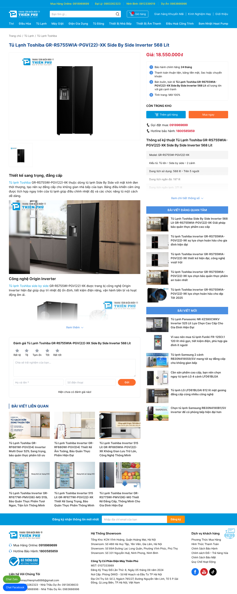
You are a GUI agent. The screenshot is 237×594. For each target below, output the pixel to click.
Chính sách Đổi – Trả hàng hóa (209, 552)
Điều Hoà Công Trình (180, 23)
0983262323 (112, 3)
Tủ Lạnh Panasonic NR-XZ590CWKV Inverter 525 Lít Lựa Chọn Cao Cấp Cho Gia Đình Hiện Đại (197, 323)
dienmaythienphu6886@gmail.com (38, 580)
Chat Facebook (15, 587)
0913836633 (70, 584)
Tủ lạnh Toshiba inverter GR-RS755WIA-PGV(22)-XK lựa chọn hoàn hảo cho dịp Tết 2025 (198, 293)
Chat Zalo (12, 579)
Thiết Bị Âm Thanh (148, 23)
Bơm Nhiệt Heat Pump (213, 23)
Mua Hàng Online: (61, 3)
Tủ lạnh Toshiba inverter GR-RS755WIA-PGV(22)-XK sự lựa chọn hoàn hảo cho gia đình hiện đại (199, 240)
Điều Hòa (25, 23)
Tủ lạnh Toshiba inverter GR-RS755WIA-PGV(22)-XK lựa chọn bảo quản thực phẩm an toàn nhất (199, 276)
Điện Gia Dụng (78, 23)
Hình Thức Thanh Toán (205, 544)
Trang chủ (15, 35)
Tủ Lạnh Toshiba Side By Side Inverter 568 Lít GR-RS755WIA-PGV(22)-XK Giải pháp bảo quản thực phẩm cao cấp (199, 223)
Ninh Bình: (132, 3)
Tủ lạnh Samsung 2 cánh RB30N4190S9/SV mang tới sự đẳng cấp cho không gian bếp (198, 359)
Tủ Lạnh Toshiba (47, 35)
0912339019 (147, 3)
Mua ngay (208, 114)
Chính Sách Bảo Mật (203, 557)
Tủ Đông (98, 23)
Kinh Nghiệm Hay (199, 14)
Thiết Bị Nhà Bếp (120, 23)
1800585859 (185, 131)
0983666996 (178, 3)
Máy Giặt (57, 23)
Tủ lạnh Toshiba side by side (29, 286)
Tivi (11, 23)
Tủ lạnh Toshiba (20, 182)
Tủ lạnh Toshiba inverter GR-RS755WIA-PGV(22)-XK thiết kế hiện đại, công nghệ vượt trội (198, 258)
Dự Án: (165, 3)
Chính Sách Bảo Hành (204, 548)
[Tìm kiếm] (117, 14)
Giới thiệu (221, 14)
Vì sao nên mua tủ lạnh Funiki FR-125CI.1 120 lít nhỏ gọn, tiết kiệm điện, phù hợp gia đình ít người (199, 341)
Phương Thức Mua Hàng (206, 539)
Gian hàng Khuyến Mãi (169, 14)
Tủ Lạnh (41, 23)
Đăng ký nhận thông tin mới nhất (75, 519)
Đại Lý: (99, 3)
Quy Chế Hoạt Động (203, 561)
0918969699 (81, 3)
